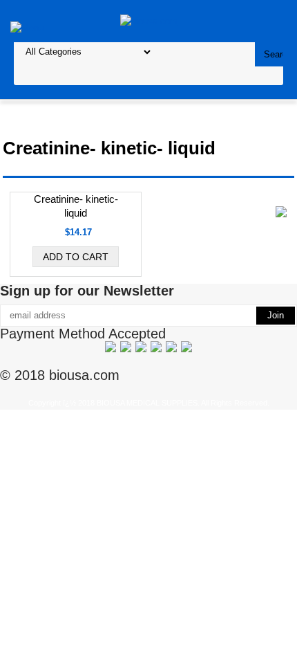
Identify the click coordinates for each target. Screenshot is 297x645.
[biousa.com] (149, 20)
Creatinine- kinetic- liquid (76, 206)
